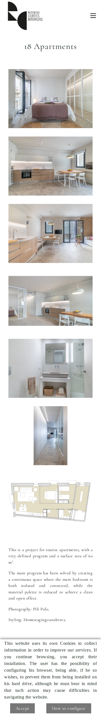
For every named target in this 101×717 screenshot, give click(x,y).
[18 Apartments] (50, 98)
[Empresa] (25, 16)
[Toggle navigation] (93, 16)
